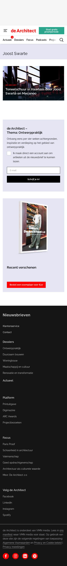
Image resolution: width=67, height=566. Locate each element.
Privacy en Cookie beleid (48, 542)
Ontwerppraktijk (12, 348)
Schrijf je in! (33, 179)
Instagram (8, 508)
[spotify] (35, 556)
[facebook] (6, 556)
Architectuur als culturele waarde (21, 468)
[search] (61, 40)
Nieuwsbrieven (16, 315)
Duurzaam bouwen (13, 354)
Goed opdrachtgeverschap (18, 462)
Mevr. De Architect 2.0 (15, 475)
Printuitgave (9, 404)
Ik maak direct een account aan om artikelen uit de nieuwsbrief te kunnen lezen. (34, 157)
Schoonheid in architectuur (18, 450)
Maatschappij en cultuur (16, 366)
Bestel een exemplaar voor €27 (26, 284)
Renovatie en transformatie (18, 373)
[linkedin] (25, 556)
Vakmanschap (11, 456)
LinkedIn (7, 502)
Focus (6, 437)
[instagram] (15, 556)
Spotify (7, 515)
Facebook (8, 496)
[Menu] (5, 30)
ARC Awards (10, 416)
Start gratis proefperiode (51, 30)
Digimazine (9, 410)
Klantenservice (11, 326)
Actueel (8, 380)
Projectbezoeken (12, 422)
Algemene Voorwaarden (16, 542)
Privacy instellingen (14, 546)
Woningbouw (10, 360)
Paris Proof (9, 444)
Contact (7, 332)
